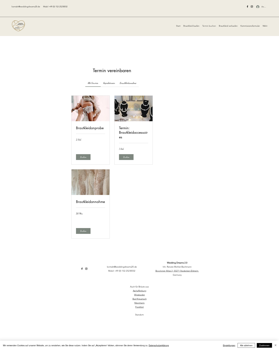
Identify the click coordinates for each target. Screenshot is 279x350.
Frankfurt (139, 307)
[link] (93, 83)
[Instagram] (251, 6)
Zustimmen (264, 345)
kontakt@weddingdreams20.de (26, 6)
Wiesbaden (139, 294)
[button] (83, 157)
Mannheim (139, 303)
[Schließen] (275, 345)
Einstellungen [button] (229, 345)
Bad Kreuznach (140, 298)
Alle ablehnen (246, 345)
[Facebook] (247, 6)
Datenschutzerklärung (159, 345)
